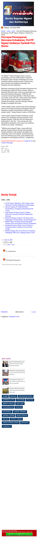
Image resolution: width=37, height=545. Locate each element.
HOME (5, 396)
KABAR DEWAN (20, 412)
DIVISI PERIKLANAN (11, 423)
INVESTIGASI (22, 415)
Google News (28, 141)
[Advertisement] (18, 174)
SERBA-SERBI (8, 415)
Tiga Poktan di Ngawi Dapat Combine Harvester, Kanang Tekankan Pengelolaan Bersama (19, 214)
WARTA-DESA (8, 403)
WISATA (13, 396)
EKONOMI (20, 400)
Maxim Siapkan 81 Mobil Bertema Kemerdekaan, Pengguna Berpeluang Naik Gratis (19, 208)
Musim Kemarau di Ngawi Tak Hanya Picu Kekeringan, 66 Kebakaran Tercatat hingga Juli (20, 219)
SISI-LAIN (20, 403)
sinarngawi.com (14, 316)
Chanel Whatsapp (7, 143)
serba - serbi (11, 31)
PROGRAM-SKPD (26, 396)
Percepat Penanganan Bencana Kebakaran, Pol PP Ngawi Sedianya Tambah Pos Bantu (18, 41)
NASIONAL (7, 412)
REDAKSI (25, 423)
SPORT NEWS (16, 419)
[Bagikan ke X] (9, 242)
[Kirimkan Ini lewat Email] (4, 242)
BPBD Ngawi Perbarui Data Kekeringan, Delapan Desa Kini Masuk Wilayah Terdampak (20, 222)
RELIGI (5, 419)
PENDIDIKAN (8, 407)
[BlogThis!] (6, 242)
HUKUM (19, 407)
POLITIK (30, 400)
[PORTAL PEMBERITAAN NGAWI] (18, 25)
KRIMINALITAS (8, 400)
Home (3, 31)
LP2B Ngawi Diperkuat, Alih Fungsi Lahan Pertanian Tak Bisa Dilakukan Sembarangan (19, 204)
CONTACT (7, 426)
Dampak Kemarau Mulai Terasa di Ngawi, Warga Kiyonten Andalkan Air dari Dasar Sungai (19, 227)
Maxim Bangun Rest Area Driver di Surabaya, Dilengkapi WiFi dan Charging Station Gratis (20, 231)
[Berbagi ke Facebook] (11, 242)
